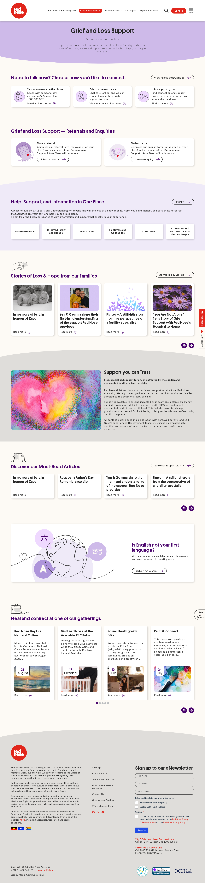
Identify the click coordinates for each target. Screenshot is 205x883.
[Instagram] (98, 812)
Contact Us (98, 794)
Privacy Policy (99, 773)
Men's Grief (87, 231)
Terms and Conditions (103, 779)
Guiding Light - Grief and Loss (152, 807)
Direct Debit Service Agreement (102, 786)
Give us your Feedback (104, 800)
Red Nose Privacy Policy (174, 823)
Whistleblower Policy (103, 806)
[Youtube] (103, 812)
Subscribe (142, 830)
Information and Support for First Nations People (180, 231)
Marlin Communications (31, 875)
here (22, 820)
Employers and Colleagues (117, 231)
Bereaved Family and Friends (56, 231)
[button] (62, 11)
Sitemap (96, 767)
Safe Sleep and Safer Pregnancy (153, 803)
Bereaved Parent (25, 231)
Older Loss (148, 231)
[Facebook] (93, 812)
